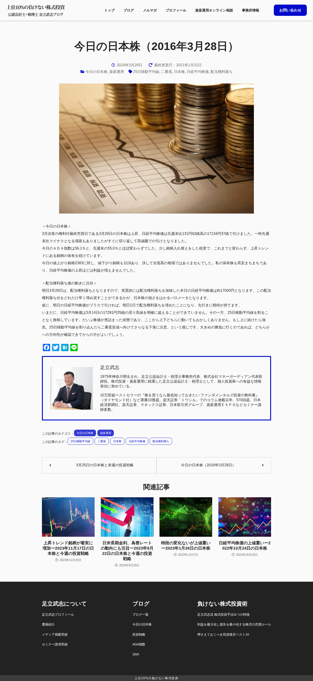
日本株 (179, 72)
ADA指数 (138, 644)
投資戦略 (138, 634)
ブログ (129, 10)
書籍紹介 (48, 624)
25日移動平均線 (146, 72)
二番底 (166, 72)
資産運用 (116, 72)
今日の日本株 (96, 72)
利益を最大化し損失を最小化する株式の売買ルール (234, 624)
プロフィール (176, 10)
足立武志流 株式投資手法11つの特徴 (223, 614)
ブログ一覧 (140, 614)
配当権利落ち (222, 72)
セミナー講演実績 (55, 644)
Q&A (135, 654)
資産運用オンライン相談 (214, 10)
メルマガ (150, 10)
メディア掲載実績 (55, 634)
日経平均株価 (198, 72)
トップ (109, 10)
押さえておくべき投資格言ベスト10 (223, 634)
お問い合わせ (290, 10)
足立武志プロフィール (58, 614)
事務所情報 (250, 10)
